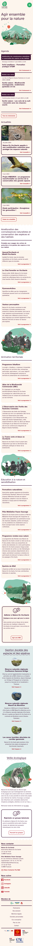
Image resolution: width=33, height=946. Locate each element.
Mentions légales (16, 914)
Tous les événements (8, 116)
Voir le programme (23, 264)
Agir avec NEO (16, 637)
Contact (16, 925)
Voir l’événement (24, 70)
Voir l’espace (16, 687)
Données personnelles (16, 917)
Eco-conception (16, 919)
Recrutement (16, 911)
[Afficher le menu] (29, 5)
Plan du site (16, 922)
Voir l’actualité (24, 152)
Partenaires (16, 908)
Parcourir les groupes (16, 832)
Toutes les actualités (8, 219)
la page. (26, 806)
